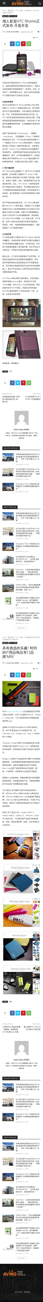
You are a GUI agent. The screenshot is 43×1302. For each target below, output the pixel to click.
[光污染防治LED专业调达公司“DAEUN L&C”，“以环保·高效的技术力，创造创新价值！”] (8, 560)
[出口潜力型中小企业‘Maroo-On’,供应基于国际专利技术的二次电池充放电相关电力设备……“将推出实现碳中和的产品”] (8, 472)
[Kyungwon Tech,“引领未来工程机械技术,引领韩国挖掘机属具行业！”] (8, 487)
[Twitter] (17, 43)
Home (4, 10)
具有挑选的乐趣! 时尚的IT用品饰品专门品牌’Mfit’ (11, 399)
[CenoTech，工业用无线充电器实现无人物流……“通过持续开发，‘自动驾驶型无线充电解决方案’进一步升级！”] (8, 573)
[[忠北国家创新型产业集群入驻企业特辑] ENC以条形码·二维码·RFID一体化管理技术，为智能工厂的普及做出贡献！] (8, 616)
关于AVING (18, 1292)
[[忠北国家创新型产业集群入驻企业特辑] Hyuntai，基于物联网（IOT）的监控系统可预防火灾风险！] (8, 601)
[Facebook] (12, 43)
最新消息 (11, 10)
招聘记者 (27, 1292)
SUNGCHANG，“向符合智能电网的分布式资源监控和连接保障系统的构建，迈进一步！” (28, 587)
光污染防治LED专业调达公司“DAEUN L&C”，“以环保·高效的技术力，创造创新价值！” (27, 559)
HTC (10, 371)
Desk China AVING (13, 32)
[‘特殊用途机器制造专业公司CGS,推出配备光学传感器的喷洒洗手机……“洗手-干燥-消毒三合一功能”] (8, 457)
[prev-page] (3, 496)
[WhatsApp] (28, 43)
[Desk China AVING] (3, 32)
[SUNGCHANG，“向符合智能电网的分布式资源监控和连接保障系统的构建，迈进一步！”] (8, 588)
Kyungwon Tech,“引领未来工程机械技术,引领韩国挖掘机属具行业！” (28, 486)
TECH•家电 (19, 10)
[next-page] (7, 496)
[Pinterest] (23, 43)
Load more (20, 628)
